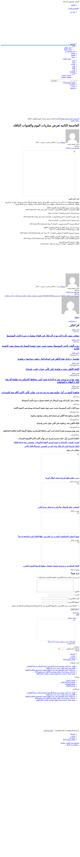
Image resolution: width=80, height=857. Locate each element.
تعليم (73, 60)
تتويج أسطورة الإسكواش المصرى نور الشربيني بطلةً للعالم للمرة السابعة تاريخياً (48, 536)
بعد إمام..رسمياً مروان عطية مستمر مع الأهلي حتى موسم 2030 (55, 672)
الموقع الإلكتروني (73, 602)
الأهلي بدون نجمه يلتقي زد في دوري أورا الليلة (60, 668)
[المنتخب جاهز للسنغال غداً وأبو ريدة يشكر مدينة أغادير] (60, 503)
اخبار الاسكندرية (70, 51)
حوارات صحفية (66, 75)
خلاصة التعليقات (70, 684)
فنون (73, 66)
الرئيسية (72, 44)
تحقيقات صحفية (66, 77)
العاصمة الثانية (48, 730)
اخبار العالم (67, 48)
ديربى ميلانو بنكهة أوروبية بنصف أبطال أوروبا (62, 478)
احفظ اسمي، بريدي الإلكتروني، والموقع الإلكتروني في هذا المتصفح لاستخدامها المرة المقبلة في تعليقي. (44, 606)
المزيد (73, 73)
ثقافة (73, 68)
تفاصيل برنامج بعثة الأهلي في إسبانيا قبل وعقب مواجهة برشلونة (48, 359)
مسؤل (63, 142)
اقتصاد (73, 55)
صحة (73, 62)
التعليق (76, 591)
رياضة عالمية (67, 59)
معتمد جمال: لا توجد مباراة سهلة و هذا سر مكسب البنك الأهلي (55, 673)
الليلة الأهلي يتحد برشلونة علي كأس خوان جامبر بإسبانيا (52, 369)
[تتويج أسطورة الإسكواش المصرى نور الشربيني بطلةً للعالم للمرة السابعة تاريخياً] (60, 533)
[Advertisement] (40, 28)
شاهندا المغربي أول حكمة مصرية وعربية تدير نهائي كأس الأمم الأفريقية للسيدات (40, 392)
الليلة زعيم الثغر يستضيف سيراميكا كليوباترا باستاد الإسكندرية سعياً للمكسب (50, 666)
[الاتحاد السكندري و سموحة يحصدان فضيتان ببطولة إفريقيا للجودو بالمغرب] (60, 562)
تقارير (73, 70)
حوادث (73, 64)
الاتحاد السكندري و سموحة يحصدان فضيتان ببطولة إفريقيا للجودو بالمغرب (51, 566)
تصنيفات (76, 649)
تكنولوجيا (72, 71)
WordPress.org (70, 686)
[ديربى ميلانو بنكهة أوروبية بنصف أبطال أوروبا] (60, 474)
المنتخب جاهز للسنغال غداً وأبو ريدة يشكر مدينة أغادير (58, 507)
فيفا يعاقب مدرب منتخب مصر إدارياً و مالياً (61, 641)
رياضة (73, 57)
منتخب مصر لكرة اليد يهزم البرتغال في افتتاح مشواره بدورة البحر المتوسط (43, 335)
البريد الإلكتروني (73, 598)
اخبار (73, 46)
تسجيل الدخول (70, 680)
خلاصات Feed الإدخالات (67, 682)
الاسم (76, 595)
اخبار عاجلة (67, 49)
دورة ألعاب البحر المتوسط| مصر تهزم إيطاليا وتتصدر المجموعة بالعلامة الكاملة (50, 670)
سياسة (73, 53)
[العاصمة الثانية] (73, 8)
